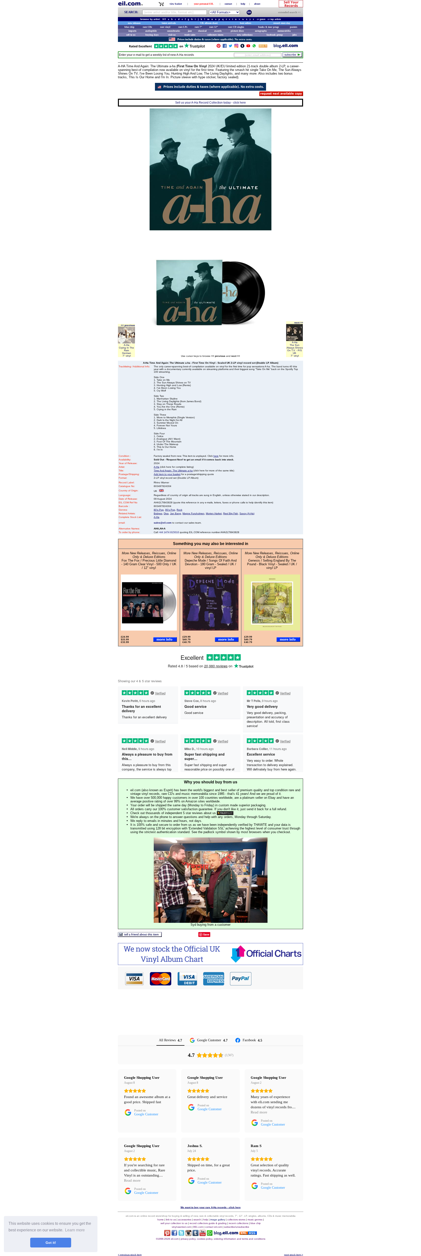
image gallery (217, 1219)
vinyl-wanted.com (181, 1227)
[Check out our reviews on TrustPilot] (225, 813)
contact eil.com (213, 1227)
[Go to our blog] (285, 47)
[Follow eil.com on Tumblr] (195, 1235)
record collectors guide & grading (208, 1223)
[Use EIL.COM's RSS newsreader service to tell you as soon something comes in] (248, 1233)
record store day (281, 23)
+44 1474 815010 (169, 532)
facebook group (275, 34)
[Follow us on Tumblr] (242, 47)
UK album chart (209, 23)
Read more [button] (259, 1112)
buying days (152, 34)
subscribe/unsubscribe (236, 1227)
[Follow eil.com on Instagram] (188, 1235)
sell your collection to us (174, 1223)
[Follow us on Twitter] (230, 47)
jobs (294, 34)
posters (293, 27)
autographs (261, 30)
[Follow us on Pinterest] (218, 47)
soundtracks (173, 30)
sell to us (130, 34)
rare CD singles (236, 27)
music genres (255, 1219)
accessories (184, 1219)
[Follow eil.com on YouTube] (203, 1235)
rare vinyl (165, 27)
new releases (134, 23)
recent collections (238, 1223)
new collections (245, 34)
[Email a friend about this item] (140, 936)
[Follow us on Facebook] (225, 47)
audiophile (151, 30)
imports (132, 30)
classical (202, 30)
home (160, 1219)
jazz (190, 30)
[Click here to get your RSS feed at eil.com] (263, 46)
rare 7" (198, 27)
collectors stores (215, 34)
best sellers (245, 23)
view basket (176, 3)
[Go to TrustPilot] (166, 48)
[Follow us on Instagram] (236, 47)
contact (228, 3)
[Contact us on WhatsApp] (254, 47)
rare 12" (213, 27)
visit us (172, 34)
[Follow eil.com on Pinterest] (167, 1235)
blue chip (129, 27)
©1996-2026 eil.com (167, 1238)
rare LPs (182, 27)
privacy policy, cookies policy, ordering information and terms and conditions (223, 1238)
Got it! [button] (51, 1243)
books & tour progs (268, 27)
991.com (198, 1227)
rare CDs (147, 27)
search (197, 1219)
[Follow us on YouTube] (248, 47)
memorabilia (284, 30)
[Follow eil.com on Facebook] (174, 1235)
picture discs (237, 30)
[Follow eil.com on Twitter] (181, 1235)
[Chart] (210, 964)
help (243, 3)
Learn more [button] (75, 1230)
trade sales (189, 34)
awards (218, 30)
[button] (277, 979)
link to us (171, 1219)
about (257, 3)
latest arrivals (169, 23)
